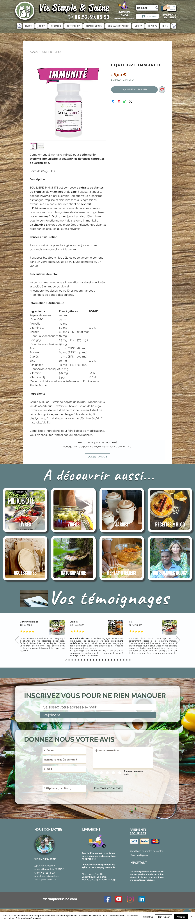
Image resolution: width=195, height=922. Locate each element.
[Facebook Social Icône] (107, 899)
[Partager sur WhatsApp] (125, 101)
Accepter (181, 916)
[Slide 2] (72, 660)
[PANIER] (173, 26)
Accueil (34, 52)
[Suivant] (178, 640)
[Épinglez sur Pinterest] (119, 101)
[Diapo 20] (123, 660)
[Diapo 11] (99, 660)
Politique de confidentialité (28, 918)
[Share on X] (130, 101)
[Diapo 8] (87, 660)
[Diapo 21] (127, 660)
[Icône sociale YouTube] (118, 899)
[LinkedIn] (141, 899)
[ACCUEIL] (19, 26)
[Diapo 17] (117, 660)
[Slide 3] (93, 660)
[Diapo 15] (111, 660)
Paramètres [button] (147, 916)
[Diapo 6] (81, 660)
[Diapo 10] (96, 660)
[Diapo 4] (75, 660)
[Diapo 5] (78, 660)
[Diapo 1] (65, 660)
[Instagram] (130, 899)
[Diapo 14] (108, 660)
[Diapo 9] (90, 660)
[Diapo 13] (105, 660)
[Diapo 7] (84, 660)
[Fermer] (191, 917)
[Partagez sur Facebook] (113, 101)
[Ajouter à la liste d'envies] (162, 89)
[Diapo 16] (114, 660)
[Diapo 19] (120, 660)
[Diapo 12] (102, 660)
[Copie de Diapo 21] (130, 660)
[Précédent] (17, 640)
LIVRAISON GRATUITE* (122, 80)
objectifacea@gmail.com (47, 876)
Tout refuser (164, 916)
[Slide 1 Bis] (69, 660)
